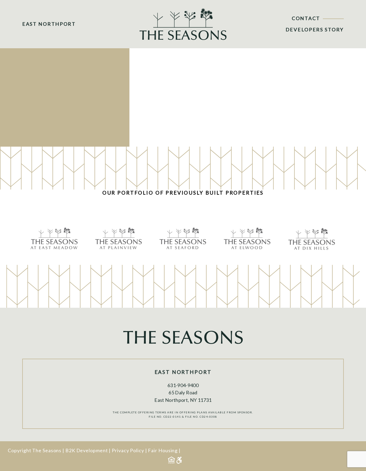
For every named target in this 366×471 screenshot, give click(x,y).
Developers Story (315, 29)
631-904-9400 (183, 385)
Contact (306, 18)
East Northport (49, 24)
